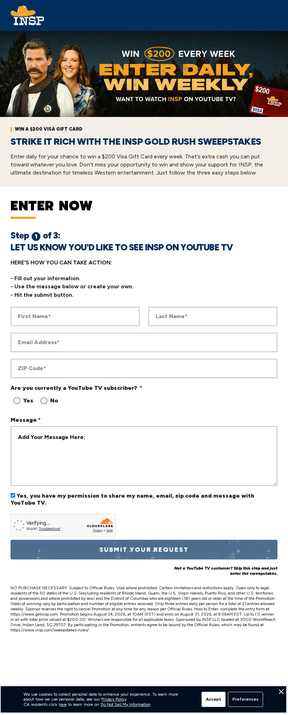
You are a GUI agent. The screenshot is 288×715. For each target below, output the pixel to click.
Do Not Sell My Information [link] (125, 704)
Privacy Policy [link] (113, 699)
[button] (280, 693)
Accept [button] (213, 699)
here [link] (63, 704)
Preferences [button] (245, 699)
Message (26, 419)
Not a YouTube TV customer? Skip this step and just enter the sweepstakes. (225, 571)
